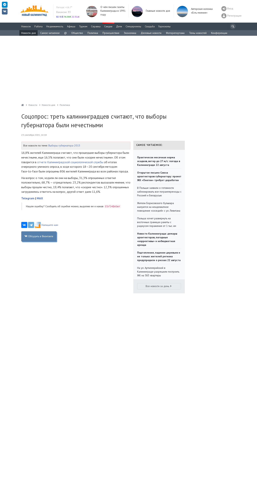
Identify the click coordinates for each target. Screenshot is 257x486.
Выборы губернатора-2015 (64, 145)
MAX (40, 198)
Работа (38, 26)
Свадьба (150, 26)
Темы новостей (198, 33)
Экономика (130, 33)
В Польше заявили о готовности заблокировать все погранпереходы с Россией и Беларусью (159, 191)
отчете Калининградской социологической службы (70, 162)
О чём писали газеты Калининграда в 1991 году (112, 10)
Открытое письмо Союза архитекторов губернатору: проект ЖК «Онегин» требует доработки (159, 176)
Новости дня (28, 33)
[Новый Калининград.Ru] (22, 105)
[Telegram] (31, 225)
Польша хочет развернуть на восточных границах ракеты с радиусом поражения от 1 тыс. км (156, 222)
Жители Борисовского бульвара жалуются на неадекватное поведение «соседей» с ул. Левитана (158, 206)
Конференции (219, 33)
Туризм (83, 26)
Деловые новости (151, 33)
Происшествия (111, 33)
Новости (26, 26)
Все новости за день (157, 286)
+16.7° (64, 7)
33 (63, 12)
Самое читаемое (50, 33)
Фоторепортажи (175, 33)
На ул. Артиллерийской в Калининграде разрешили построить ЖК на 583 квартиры (158, 271)
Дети (119, 26)
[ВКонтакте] (24, 225)
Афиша (71, 26)
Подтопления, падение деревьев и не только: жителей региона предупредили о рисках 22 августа (159, 256)
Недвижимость (54, 26)
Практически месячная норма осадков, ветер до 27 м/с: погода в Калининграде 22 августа (158, 161)
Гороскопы (164, 26)
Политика (92, 33)
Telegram (27, 198)
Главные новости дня (158, 10)
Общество (77, 33)
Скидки (108, 26)
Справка (95, 26)
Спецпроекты (133, 26)
